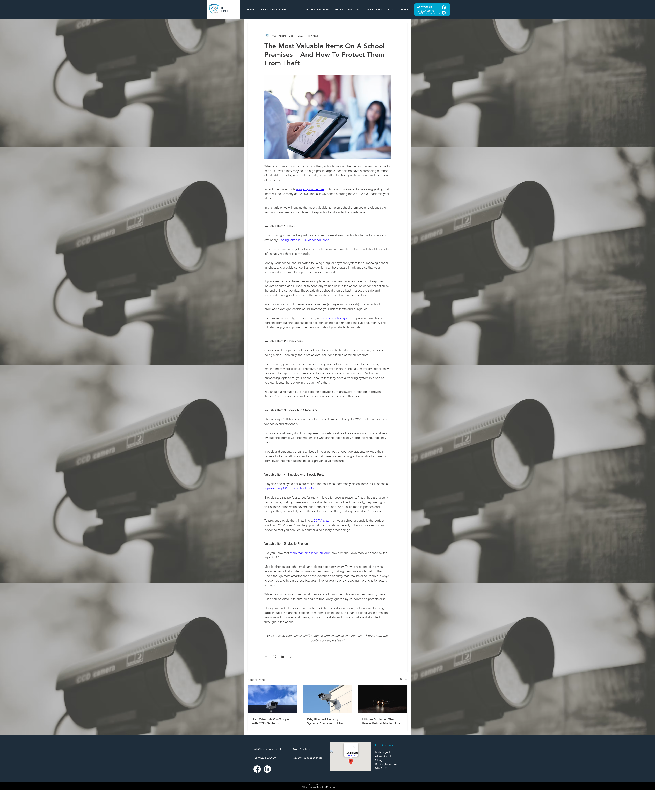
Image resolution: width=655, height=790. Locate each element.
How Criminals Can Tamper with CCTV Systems (271, 721)
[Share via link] (291, 656)
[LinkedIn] (444, 13)
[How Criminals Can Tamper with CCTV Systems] (272, 699)
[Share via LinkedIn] (282, 656)
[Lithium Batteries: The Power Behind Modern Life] (382, 699)
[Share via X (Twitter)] (274, 656)
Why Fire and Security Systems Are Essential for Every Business (325, 721)
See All (404, 679)
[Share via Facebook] (266, 656)
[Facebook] (444, 7)
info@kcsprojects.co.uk (428, 13)
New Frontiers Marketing (324, 787)
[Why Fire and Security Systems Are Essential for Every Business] (327, 699)
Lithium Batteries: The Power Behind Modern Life (381, 721)
